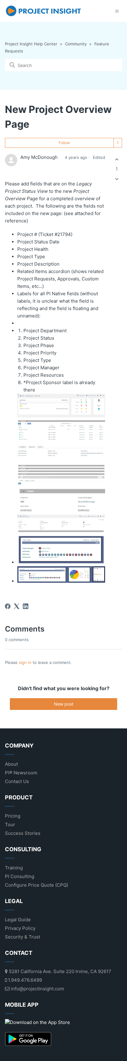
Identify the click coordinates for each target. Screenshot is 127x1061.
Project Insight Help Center (31, 43)
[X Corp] (16, 606)
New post (63, 704)
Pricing (12, 816)
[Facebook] (7, 606)
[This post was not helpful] (116, 179)
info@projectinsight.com (37, 989)
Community (76, 43)
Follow (64, 142)
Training (14, 868)
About (11, 764)
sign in (25, 662)
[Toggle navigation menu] (117, 11)
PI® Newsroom (21, 773)
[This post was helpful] (116, 159)
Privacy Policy (20, 928)
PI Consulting (19, 876)
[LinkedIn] (25, 606)
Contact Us (17, 781)
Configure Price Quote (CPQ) (36, 885)
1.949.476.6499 (24, 980)
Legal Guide (18, 919)
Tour (10, 824)
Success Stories (22, 833)
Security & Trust (22, 937)
